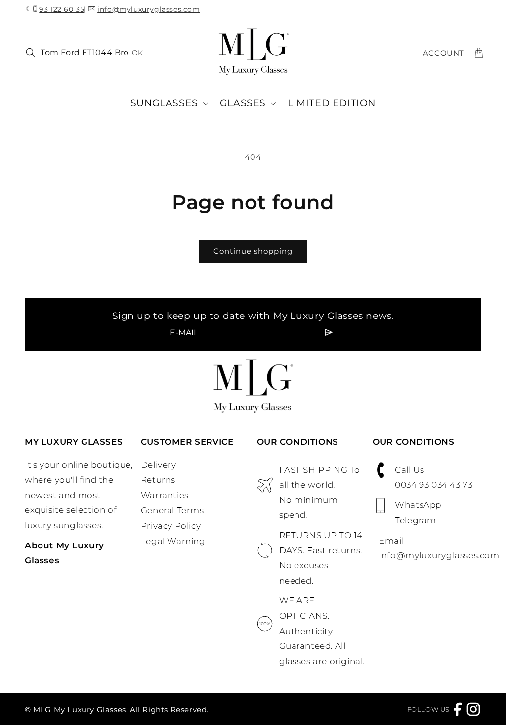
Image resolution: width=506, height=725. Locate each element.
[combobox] (90, 53)
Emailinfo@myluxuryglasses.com (430, 548)
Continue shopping (253, 251)
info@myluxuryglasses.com (148, 9)
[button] (169, 103)
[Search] (29, 52)
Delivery (158, 465)
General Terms (172, 510)
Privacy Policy (171, 526)
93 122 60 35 (61, 9)
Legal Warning (173, 541)
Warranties (165, 495)
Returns (158, 480)
